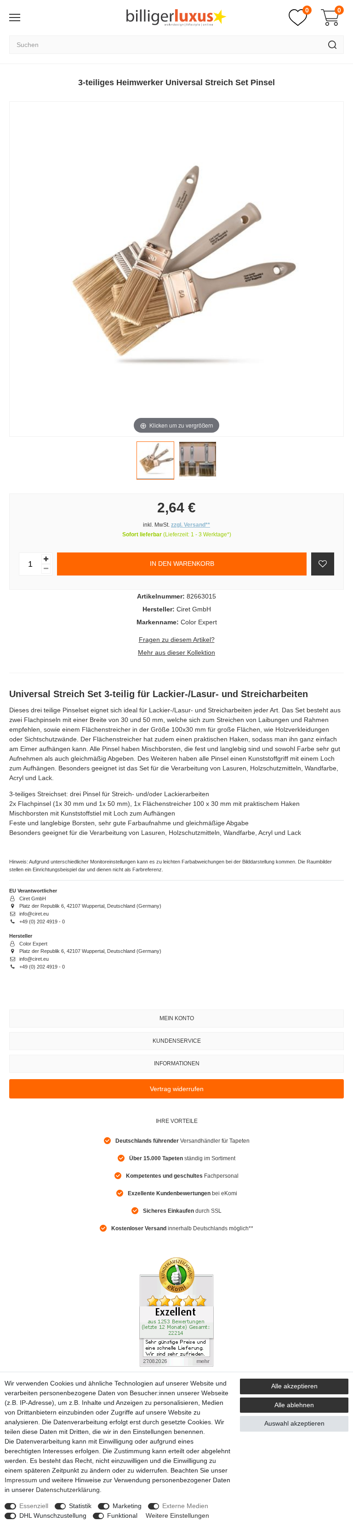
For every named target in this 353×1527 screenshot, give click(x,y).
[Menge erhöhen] (46, 559)
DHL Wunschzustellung (52, 1515)
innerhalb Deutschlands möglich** (182, 1228)
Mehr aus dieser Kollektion (176, 652)
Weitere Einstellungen (177, 1515)
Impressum (21, 1480)
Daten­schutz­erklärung (68, 1489)
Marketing (127, 1505)
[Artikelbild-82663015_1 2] (197, 462)
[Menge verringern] (46, 569)
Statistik (80, 1505)
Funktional (122, 1515)
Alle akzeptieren (294, 1386)
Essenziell (33, 1505)
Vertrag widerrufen (177, 1088)
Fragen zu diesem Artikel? (177, 639)
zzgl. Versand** (190, 525)
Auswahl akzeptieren (294, 1423)
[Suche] (332, 44)
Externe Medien (185, 1505)
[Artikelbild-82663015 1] (155, 462)
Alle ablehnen (294, 1405)
